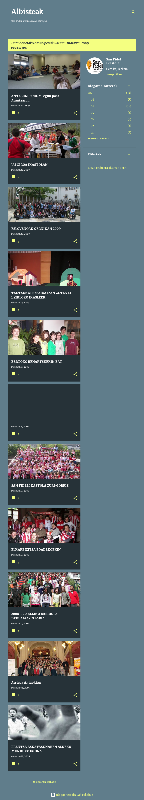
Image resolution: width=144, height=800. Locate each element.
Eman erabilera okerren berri (107, 167)
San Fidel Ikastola (113, 61)
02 (92, 126)
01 (92, 132)
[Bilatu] (133, 12)
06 (92, 99)
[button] (75, 113)
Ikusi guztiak (19, 48)
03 (92, 119)
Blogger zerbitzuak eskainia (74, 794)
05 (92, 106)
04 (92, 113)
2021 (91, 93)
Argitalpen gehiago (44, 782)
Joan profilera (114, 74)
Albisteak (27, 12)
